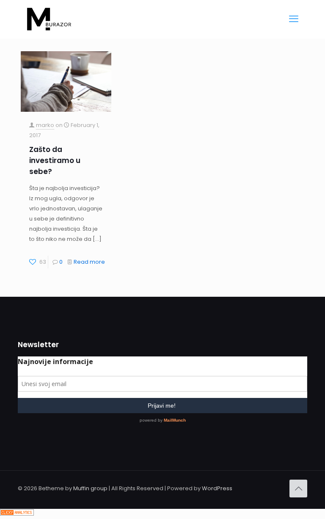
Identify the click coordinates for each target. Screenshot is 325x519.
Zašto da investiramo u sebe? (54, 160)
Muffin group (90, 488)
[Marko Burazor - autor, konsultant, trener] (49, 19)
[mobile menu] (293, 19)
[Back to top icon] (298, 488)
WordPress (217, 488)
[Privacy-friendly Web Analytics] (17, 514)
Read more (89, 262)
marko (45, 125)
